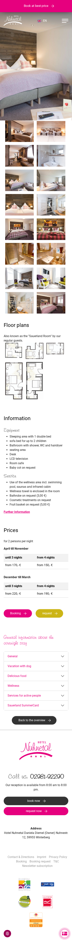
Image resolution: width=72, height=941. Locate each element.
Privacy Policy (58, 857)
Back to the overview (31, 720)
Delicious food (17, 676)
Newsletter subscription (37, 866)
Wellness (13, 685)
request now (34, 811)
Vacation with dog (19, 666)
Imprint (41, 857)
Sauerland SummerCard (23, 705)
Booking (15, 613)
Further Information (17, 512)
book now (33, 801)
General (13, 656)
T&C (56, 861)
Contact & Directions (21, 857)
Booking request (40, 861)
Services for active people (24, 695)
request (47, 613)
